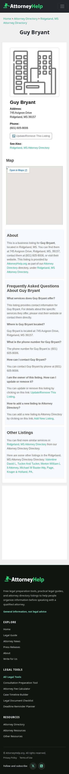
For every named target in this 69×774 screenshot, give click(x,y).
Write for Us (10, 658)
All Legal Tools (12, 676)
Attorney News (11, 641)
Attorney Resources (14, 730)
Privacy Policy (10, 757)
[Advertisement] (34, 522)
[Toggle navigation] (62, 6)
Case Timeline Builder (15, 694)
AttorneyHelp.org (17, 263)
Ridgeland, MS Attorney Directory (29, 147)
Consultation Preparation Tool (20, 682)
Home (7, 19)
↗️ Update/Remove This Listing (31, 136)
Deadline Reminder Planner (19, 706)
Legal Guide (10, 635)
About (6, 653)
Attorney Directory (26, 19)
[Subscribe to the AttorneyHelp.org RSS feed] (41, 766)
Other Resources (12, 736)
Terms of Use (26, 757)
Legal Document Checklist (18, 700)
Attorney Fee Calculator (16, 688)
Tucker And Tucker (28, 463)
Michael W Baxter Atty (33, 467)
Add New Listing (44, 418)
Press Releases (11, 647)
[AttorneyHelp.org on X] (33, 766)
